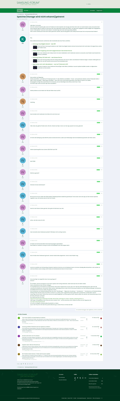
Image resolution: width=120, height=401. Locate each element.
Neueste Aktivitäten (63, 379)
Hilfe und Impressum (96, 398)
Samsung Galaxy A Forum (35, 350)
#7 (101, 134)
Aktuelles (26, 10)
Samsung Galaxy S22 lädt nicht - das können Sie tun (47, 57)
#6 (101, 122)
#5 (101, 110)
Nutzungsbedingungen (81, 398)
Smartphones (34, 359)
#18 (101, 264)
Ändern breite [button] (64, 398)
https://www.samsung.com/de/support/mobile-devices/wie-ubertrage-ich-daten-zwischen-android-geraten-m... (57, 298)
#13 (101, 205)
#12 (101, 193)
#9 (101, 158)
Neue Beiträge (62, 377)
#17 (101, 252)
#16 (101, 240)
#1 (101, 22)
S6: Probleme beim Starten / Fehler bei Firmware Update (36, 354)
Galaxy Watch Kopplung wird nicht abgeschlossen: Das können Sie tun (52, 50)
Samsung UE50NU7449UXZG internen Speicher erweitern (36, 326)
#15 (101, 228)
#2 (101, 74)
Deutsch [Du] (70, 398)
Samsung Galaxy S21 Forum (36, 341)
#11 (101, 181)
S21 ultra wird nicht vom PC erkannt (30, 335)
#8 (101, 146)
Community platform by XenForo (28, 398)
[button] (22, 10)
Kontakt (74, 398)
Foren (19, 10)
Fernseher (31, 323)
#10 (101, 169)
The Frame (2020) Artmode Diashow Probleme (33, 317)
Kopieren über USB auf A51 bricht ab (31, 344)
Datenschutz (89, 398)
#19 (101, 275)
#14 (101, 217)
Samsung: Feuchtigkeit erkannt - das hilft (44, 44)
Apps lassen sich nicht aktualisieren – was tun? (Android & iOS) (50, 64)
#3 (101, 87)
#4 (101, 99)
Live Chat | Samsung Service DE (37, 301)
